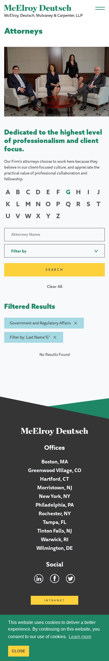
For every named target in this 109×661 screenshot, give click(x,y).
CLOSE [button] (18, 651)
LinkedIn (39, 578)
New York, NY (54, 496)
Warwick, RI (54, 539)
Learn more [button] (80, 636)
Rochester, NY (55, 513)
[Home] (54, 431)
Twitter (70, 578)
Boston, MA (54, 461)
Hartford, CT (54, 479)
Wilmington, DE (54, 548)
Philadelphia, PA (54, 505)
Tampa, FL (55, 522)
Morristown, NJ (54, 487)
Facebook (55, 578)
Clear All (54, 286)
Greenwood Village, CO (54, 470)
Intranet (54, 600)
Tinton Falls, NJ (54, 530)
